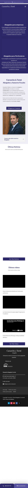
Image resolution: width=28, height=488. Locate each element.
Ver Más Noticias (14, 259)
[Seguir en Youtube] (14, 403)
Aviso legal (5, 389)
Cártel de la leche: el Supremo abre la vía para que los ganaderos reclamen (13, 209)
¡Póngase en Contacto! (14, 108)
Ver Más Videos (14, 344)
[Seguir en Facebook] (17, 403)
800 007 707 (8, 485)
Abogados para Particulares (14, 56)
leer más (6, 185)
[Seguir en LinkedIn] (9, 403)
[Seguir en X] (19, 403)
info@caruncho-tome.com (10, 384)
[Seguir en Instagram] (11, 403)
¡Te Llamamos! (21, 485)
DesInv (12, 399)
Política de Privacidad (7, 391)
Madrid (18, 101)
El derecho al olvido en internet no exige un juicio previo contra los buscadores (13, 243)
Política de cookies (12, 389)
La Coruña (14, 101)
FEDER (14, 391)
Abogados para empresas (14, 25)
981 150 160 (8, 2)
